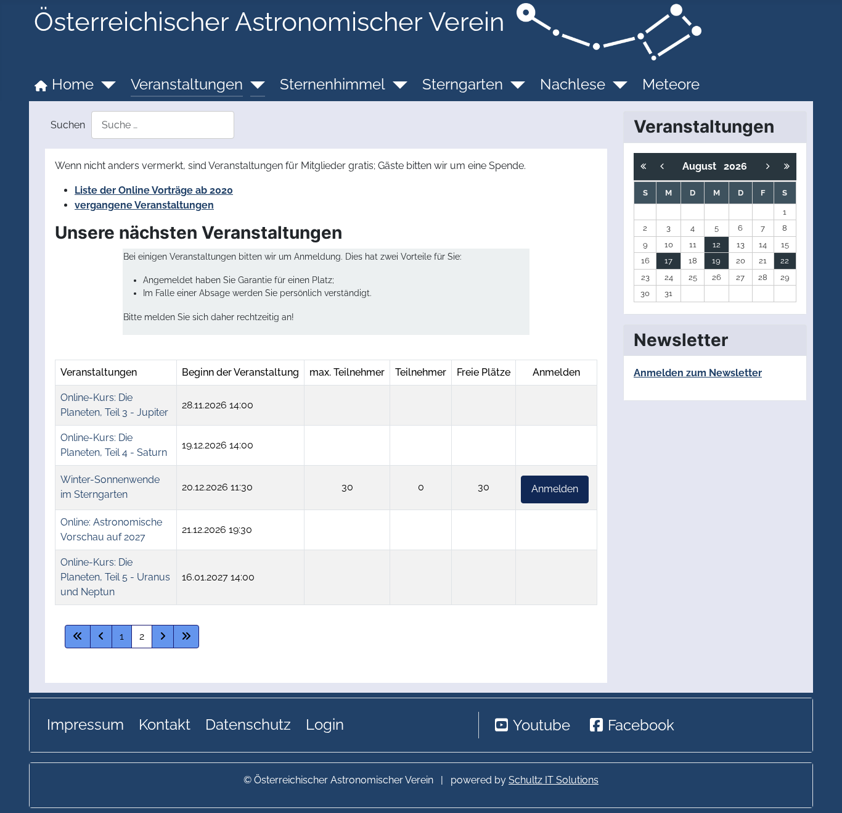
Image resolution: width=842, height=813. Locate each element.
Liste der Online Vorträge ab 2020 (154, 190)
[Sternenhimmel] (396, 84)
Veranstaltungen (187, 84)
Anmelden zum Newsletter (698, 373)
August (703, 166)
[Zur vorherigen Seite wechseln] (101, 636)
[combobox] (162, 125)
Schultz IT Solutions (554, 780)
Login (325, 724)
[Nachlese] (616, 84)
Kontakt (164, 724)
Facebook (641, 725)
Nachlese (572, 84)
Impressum (85, 724)
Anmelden (554, 489)
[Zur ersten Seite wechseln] (78, 636)
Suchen (68, 125)
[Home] (105, 84)
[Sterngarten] (514, 84)
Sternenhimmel (332, 84)
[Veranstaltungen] (254, 84)
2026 (735, 166)
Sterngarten (462, 84)
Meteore (671, 84)
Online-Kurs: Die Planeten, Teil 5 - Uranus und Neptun (115, 577)
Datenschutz (248, 724)
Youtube (541, 725)
